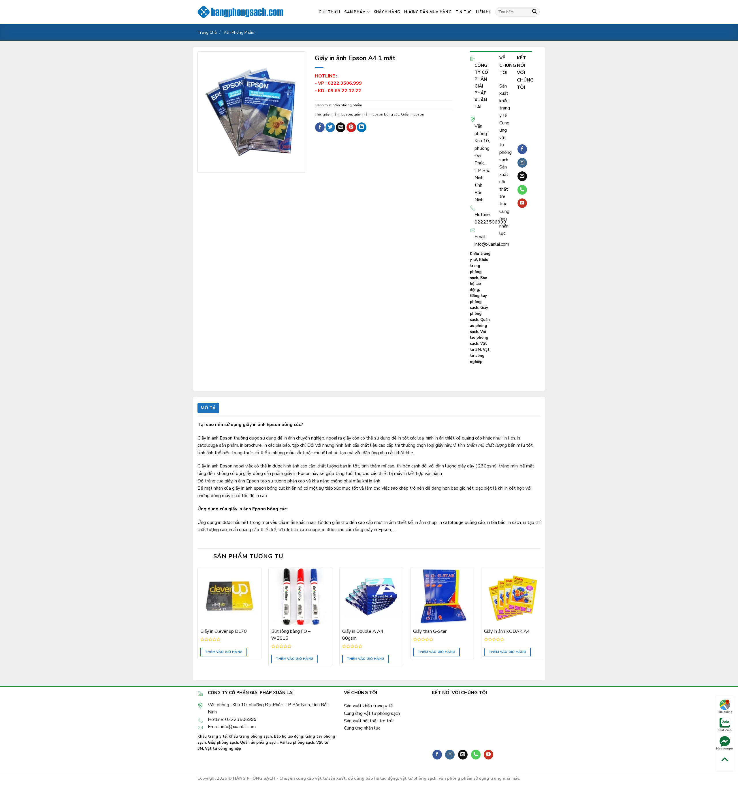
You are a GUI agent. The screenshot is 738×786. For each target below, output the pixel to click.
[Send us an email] (522, 176)
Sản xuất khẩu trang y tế (504, 101)
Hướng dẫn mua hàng (427, 12)
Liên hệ (483, 12)
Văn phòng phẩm (238, 32)
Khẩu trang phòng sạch (250, 736)
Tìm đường (725, 712)
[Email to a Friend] (340, 127)
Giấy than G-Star (430, 631)
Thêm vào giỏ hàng (224, 651)
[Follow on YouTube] (522, 203)
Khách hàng (387, 12)
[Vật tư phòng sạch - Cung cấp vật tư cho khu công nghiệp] (240, 12)
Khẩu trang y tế (212, 736)
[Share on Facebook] (320, 127)
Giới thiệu (329, 12)
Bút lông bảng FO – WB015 (290, 634)
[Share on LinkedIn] (361, 127)
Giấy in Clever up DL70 (223, 631)
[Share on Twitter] (330, 127)
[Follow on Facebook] (522, 149)
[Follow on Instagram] (522, 163)
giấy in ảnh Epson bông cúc (376, 114)
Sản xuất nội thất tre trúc (369, 721)
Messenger (724, 749)
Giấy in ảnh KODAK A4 (507, 631)
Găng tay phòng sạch (478, 301)
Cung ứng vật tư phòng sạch (372, 713)
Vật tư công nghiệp (480, 355)
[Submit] (534, 12)
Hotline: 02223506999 (232, 719)
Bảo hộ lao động (478, 284)
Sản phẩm (355, 12)
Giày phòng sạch (479, 313)
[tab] (208, 408)
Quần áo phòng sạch (480, 325)
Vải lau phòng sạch (479, 337)
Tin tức (463, 12)
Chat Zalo (725, 730)
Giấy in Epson (412, 114)
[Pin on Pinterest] (351, 127)
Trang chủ (207, 32)
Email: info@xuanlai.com (232, 727)
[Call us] (522, 190)
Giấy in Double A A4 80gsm (362, 634)
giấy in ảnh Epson (337, 114)
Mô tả (208, 408)
